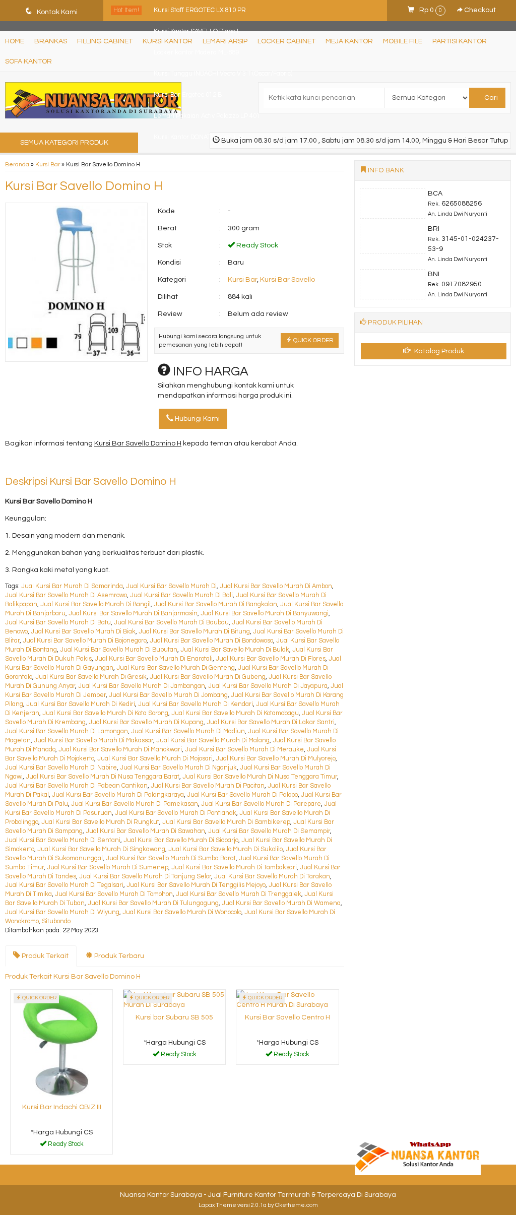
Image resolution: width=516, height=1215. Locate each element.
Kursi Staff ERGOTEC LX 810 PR (200, 10)
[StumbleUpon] (140, 464)
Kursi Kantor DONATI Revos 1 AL (199, 137)
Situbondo (56, 921)
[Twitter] (31, 464)
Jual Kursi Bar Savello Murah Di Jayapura (268, 686)
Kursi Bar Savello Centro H (287, 1017)
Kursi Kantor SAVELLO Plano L (197, 31)
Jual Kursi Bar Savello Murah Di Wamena (281, 903)
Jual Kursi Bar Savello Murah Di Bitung (194, 631)
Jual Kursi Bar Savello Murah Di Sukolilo (225, 849)
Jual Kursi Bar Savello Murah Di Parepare (261, 804)
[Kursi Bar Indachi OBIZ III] (61, 1044)
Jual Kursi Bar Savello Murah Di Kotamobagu (235, 713)
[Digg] (67, 464)
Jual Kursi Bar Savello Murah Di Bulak (234, 650)
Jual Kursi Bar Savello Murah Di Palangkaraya (118, 795)
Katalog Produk (438, 351)
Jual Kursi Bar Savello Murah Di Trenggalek (238, 894)
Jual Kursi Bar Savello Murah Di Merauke (244, 749)
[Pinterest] (122, 464)
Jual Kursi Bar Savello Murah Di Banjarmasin (133, 613)
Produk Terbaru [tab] (118, 956)
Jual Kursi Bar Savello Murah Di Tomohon (114, 894)
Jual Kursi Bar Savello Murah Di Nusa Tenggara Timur (259, 777)
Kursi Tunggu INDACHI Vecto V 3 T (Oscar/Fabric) (223, 74)
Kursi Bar (242, 279)
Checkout (479, 10)
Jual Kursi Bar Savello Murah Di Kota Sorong (105, 713)
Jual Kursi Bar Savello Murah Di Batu (58, 622)
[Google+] (49, 464)
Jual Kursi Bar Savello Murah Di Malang (213, 740)
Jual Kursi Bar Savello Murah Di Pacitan (208, 786)
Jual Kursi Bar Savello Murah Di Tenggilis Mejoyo (196, 885)
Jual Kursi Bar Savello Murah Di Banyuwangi (265, 613)
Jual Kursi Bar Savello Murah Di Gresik (91, 677)
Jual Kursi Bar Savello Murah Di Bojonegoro (85, 640)
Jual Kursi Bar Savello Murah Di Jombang (168, 695)
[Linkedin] (104, 464)
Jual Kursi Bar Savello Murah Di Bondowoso (211, 640)
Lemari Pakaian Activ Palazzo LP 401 (207, 116)
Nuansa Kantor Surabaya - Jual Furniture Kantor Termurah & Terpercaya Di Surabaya (258, 1194)
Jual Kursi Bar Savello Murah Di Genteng (175, 668)
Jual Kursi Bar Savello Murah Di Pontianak (175, 813)
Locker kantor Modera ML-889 (196, 52)
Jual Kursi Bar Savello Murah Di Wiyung (62, 912)
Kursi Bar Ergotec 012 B (188, 95)
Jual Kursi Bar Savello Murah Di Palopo (242, 795)
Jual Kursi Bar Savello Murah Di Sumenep (107, 867)
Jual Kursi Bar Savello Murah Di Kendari (195, 704)
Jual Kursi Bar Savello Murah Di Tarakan (272, 876)
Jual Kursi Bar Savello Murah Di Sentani (62, 840)
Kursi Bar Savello (287, 279)
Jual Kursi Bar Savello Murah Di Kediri (80, 704)
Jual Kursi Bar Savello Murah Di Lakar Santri (271, 722)
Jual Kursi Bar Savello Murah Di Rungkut (100, 822)
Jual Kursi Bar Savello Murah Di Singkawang (101, 849)
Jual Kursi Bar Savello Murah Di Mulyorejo (276, 758)
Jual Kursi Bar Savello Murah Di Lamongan (66, 731)
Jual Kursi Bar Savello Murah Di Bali (181, 595)
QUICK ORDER (313, 340)
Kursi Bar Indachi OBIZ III (61, 1107)
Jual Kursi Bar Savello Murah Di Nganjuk (178, 767)
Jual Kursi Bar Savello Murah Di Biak (83, 631)
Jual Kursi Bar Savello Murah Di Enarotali (154, 659)
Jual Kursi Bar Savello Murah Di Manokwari (120, 749)
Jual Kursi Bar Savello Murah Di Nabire (61, 767)
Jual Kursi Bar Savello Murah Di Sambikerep (226, 822)
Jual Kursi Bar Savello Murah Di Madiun (188, 731)
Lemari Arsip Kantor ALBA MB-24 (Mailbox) (214, 158)
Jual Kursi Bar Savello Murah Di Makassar (93, 740)
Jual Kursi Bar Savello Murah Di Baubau (171, 622)
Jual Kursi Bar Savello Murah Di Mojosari (155, 758)
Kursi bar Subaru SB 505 (174, 1017)
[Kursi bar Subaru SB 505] (174, 999)
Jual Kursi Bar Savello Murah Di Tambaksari (234, 867)
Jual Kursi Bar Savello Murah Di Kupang (146, 722)
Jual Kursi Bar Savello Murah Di (171, 586)
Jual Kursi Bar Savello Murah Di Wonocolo (181, 912)
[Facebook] (13, 464)
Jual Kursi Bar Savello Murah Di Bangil (95, 604)
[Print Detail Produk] (158, 464)
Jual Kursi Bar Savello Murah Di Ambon (276, 586)
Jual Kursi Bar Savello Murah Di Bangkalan (215, 604)
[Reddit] (86, 464)
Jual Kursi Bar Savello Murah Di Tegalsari (64, 885)
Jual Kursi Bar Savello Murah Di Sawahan (145, 831)
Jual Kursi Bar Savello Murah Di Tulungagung (153, 903)
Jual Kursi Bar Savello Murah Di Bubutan (118, 650)
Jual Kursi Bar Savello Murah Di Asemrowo (66, 595)
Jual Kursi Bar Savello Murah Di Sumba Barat (171, 858)
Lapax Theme (217, 1205)
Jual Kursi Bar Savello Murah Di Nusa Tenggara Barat (102, 777)
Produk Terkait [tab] (44, 956)
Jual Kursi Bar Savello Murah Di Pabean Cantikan (76, 786)
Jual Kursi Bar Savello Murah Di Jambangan (141, 686)
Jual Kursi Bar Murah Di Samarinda (72, 586)
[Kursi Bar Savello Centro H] (287, 999)
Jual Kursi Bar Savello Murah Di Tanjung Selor (145, 876)
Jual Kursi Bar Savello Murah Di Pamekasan (134, 804)
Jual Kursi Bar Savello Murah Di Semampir (269, 831)
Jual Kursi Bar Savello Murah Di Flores (271, 659)
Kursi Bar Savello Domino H (84, 186)
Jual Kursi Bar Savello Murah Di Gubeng (208, 677)
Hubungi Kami (196, 418)
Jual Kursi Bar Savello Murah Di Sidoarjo (180, 840)
